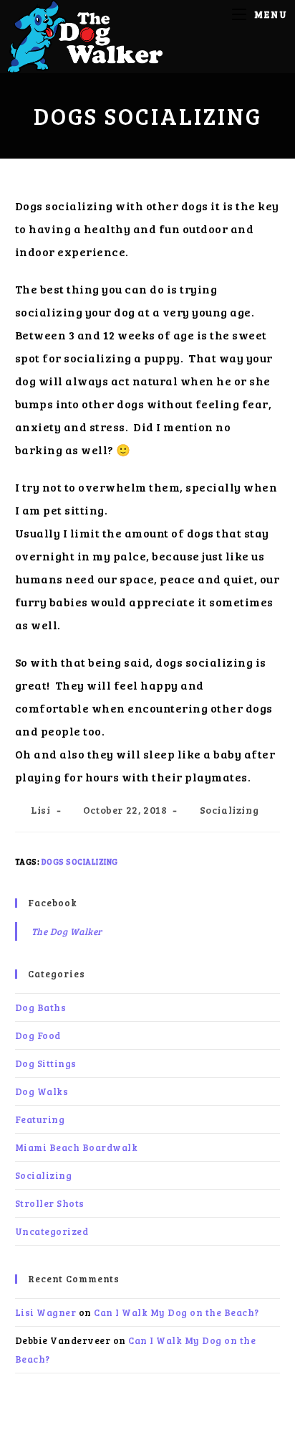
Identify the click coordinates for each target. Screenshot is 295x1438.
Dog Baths (41, 1007)
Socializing (229, 810)
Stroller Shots (49, 1203)
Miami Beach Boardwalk (76, 1147)
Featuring (40, 1119)
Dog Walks (42, 1091)
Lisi (40, 810)
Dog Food (38, 1035)
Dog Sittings (46, 1063)
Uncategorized (52, 1231)
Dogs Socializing (80, 861)
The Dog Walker (67, 931)
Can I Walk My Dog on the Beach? (176, 1312)
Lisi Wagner (46, 1312)
